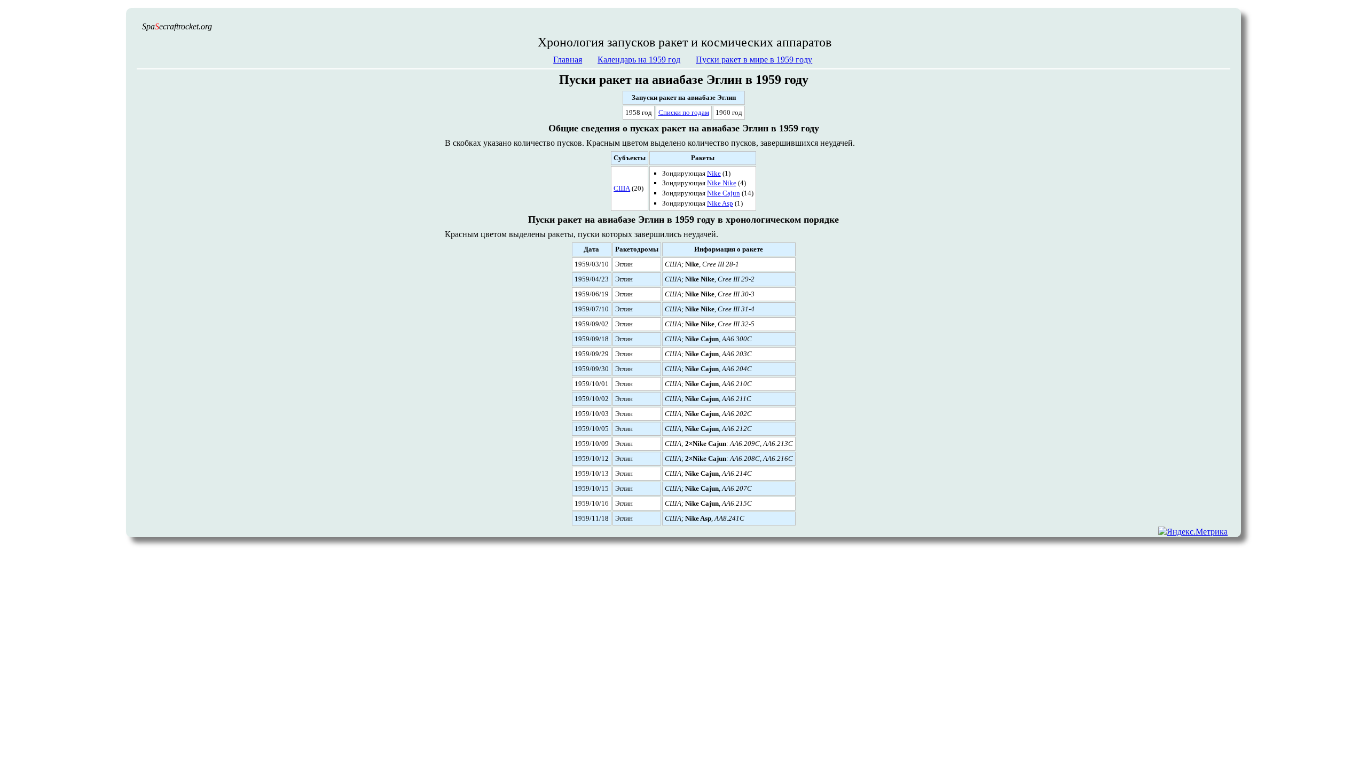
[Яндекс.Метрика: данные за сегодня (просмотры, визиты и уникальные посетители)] (1193, 532)
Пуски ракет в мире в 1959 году (754, 59)
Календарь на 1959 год (639, 59)
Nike (714, 173)
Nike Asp (720, 203)
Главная (567, 59)
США (622, 188)
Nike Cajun (723, 193)
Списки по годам (683, 112)
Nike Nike (721, 183)
